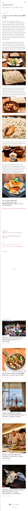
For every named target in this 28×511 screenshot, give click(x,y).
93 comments (8, 495)
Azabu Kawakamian (9, 244)
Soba (9, 246)
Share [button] (3, 242)
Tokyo (11, 246)
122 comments (8, 418)
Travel (14, 246)
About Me (9, 7)
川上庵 (17, 246)
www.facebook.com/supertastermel (14, 232)
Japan (20, 244)
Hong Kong (15, 7)
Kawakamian (4, 246)
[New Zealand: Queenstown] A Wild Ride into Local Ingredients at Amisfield (13, 491)
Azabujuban (16, 244)
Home (3, 7)
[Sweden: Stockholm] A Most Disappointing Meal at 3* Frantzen (12, 339)
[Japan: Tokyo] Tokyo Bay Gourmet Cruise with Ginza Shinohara (12, 456)
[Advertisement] (14, 301)
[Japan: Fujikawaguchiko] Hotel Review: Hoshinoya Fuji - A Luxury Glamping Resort (14, 415)
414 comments (8, 343)
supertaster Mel (7, 5)
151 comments (8, 460)
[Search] (25, 2)
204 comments (8, 377)
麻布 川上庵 (21, 246)
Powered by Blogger (15, 504)
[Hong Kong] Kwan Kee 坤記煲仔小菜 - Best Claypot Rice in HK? (13, 374)
